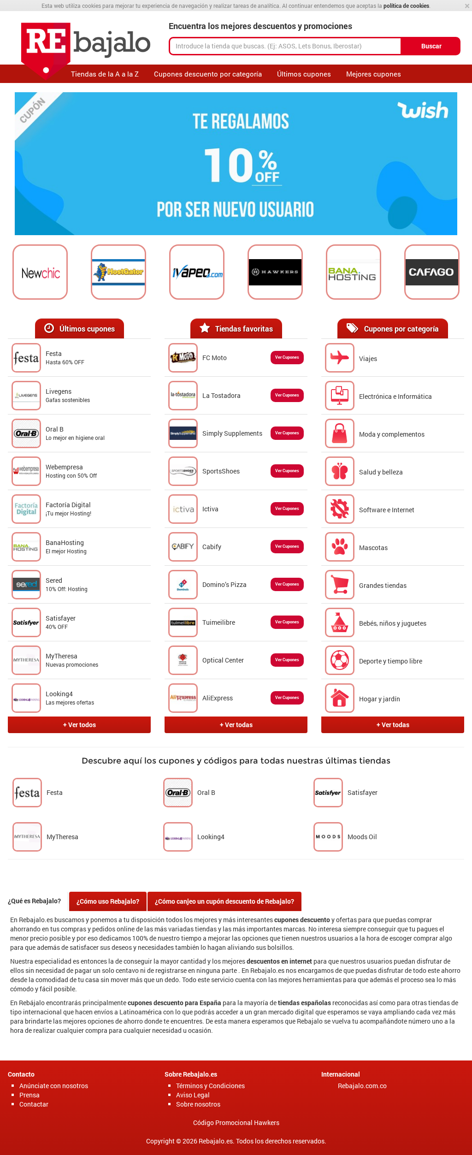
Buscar (431, 45)
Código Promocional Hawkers (236, 1122)
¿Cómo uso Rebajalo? (108, 901)
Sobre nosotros (198, 1104)
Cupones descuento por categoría (208, 73)
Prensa (29, 1094)
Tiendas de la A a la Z (105, 73)
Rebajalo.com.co (362, 1085)
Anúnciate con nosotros (53, 1085)
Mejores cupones (373, 73)
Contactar (33, 1104)
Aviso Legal (193, 1094)
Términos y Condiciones (210, 1085)
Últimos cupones (304, 73)
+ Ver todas (236, 724)
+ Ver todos (79, 724)
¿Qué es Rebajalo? (34, 900)
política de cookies (406, 5)
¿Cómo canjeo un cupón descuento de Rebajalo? (224, 901)
